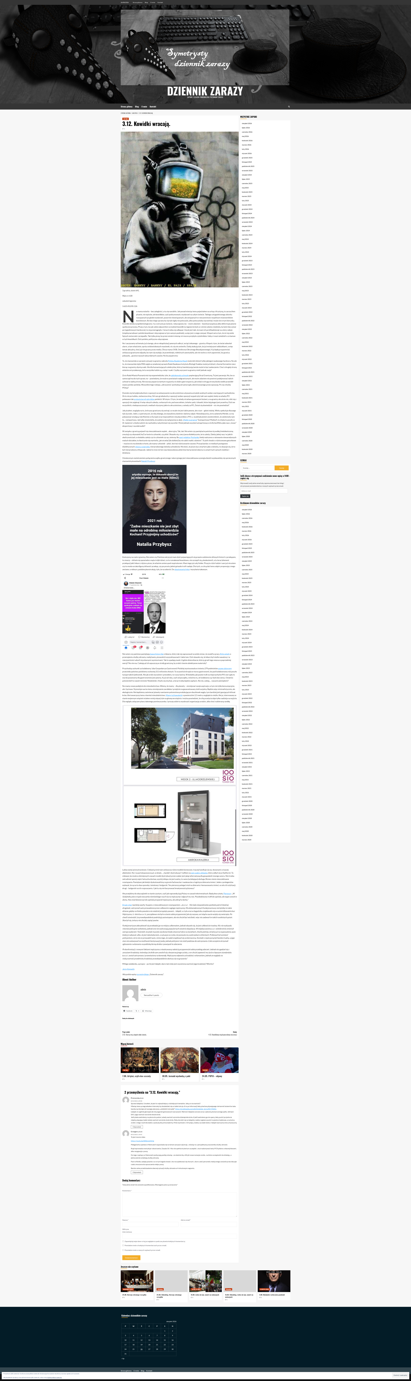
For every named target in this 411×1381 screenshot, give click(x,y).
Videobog (160, 1289)
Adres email (186, 1220)
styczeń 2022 (247, 359)
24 (125, 1349)
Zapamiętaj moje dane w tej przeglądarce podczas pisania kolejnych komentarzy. (155, 1241)
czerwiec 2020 (247, 441)
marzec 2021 (246, 402)
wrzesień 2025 (247, 170)
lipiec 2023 (246, 282)
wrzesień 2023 (247, 273)
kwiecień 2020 (247, 449)
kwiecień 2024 (247, 243)
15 (165, 1340)
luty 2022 (245, 355)
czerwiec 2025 (247, 183)
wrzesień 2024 (247, 222)
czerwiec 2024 (247, 235)
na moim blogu (143, 974)
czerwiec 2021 (247, 389)
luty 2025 (245, 201)
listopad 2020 (247, 419)
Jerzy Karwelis (128, 969)
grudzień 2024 (247, 209)
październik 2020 (248, 423)
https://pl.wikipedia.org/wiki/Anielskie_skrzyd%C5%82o (195, 1109)
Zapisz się (245, 496)
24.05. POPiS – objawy (212, 1076)
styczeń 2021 (247, 411)
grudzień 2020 (247, 415)
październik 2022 (248, 321)
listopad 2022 (247, 316)
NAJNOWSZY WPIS (128, 1289)
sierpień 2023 (247, 278)
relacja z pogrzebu (142, 446)
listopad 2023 (247, 265)
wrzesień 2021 (247, 376)
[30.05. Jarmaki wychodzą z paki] (180, 1060)
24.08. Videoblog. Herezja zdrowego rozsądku (169, 1296)
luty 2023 (245, 303)
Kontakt (160, 2)
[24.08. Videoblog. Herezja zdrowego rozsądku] (171, 1281)
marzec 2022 (246, 351)
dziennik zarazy (205, 91)
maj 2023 (245, 291)
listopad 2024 (247, 213)
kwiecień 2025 (247, 192)
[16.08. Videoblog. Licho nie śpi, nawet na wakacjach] (239, 1281)
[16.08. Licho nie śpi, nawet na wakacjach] (205, 1281)
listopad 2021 (247, 368)
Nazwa (125, 1220)
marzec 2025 (246, 196)
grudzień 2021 (247, 363)
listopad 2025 (247, 162)
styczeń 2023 (247, 308)
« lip (122, 1358)
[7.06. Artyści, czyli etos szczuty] (140, 1060)
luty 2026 (245, 149)
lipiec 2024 (246, 231)
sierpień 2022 (247, 329)
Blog (146, 2)
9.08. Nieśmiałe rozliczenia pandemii (272, 1295)
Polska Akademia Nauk (177, 361)
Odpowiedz (137, 1127)
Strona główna (137, 2)
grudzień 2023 (247, 261)
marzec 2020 (246, 453)
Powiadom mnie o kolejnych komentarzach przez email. (146, 1245)
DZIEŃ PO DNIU (196, 1289)
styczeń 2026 (247, 153)
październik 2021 (248, 372)
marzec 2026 (246, 145)
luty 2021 (245, 406)
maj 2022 (245, 342)
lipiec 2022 (246, 333)
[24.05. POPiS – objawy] (219, 1060)
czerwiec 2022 (247, 338)
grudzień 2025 (247, 158)
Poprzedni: (134, 1033)
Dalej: (222, 1033)
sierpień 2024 (247, 226)
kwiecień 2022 (247, 346)
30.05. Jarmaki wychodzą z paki (176, 1076)
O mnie (152, 2)
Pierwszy (227, 893)
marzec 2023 (246, 299)
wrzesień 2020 (247, 428)
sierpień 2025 (247, 175)
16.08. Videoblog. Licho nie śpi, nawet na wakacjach (239, 1296)
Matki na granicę (190, 420)
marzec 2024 (246, 248)
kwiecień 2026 (247, 140)
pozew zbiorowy (225, 668)
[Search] (289, 106)
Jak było (125, 119)
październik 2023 (248, 269)
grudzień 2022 (247, 312)
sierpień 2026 (247, 123)
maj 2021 (245, 393)
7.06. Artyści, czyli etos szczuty (136, 1076)
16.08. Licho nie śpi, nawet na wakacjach (205, 1295)
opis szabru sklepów (199, 873)
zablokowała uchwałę (180, 375)
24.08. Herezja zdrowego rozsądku (134, 1295)
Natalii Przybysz (148, 461)
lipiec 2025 (246, 179)
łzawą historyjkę (156, 654)
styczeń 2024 (247, 256)
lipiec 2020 (246, 436)
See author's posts (151, 995)
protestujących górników (144, 399)
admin (143, 989)
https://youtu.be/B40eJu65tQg (142, 1141)
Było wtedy (225, 654)
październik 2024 (248, 218)
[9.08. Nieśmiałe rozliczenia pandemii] (274, 1281)
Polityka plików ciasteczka (54, 1377)
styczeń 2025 (247, 205)
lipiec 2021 (246, 385)
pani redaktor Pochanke (189, 437)
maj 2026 (245, 136)
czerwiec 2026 (247, 132)
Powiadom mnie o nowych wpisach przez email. (142, 1250)
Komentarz (127, 1191)
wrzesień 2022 (247, 325)
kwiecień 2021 (247, 398)
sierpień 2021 (247, 381)
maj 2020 (245, 445)
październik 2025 (248, 166)
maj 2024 (245, 239)
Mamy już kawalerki (174, 695)
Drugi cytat (127, 905)
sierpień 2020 (247, 432)
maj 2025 (245, 188)
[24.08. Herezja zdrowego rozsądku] (137, 1281)
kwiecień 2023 (247, 295)
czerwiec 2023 (247, 286)
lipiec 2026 (246, 128)
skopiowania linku (182, 569)
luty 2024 (245, 252)
